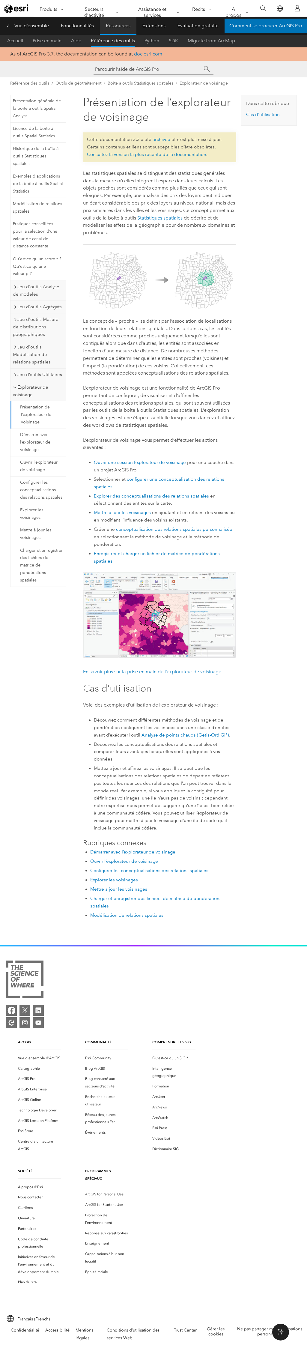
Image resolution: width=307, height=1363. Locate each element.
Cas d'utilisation (263, 114)
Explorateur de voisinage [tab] (30, 390)
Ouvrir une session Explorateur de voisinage (140, 462)
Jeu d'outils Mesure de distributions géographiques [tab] (35, 327)
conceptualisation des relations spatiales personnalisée (174, 529)
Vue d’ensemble (31, 25)
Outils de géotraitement (78, 83)
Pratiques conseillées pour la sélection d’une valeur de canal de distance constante (35, 235)
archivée (161, 139)
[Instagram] (24, 1022)
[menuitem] (39, 1058)
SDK (173, 40)
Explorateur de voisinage (204, 83)
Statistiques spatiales (160, 218)
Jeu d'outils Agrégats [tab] (39, 306)
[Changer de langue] (279, 8)
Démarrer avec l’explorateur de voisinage (35, 442)
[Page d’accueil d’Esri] (16, 8)
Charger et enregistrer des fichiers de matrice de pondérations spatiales (41, 565)
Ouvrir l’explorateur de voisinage (39, 466)
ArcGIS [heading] (24, 1042)
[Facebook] (11, 1010)
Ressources (118, 25)
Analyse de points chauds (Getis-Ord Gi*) (185, 735)
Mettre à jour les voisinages (35, 534)
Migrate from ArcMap (211, 40)
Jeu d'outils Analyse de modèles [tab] (36, 290)
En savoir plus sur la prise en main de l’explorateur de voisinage (152, 671)
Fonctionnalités (77, 25)
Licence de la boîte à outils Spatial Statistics (34, 132)
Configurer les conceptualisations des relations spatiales (41, 490)
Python (152, 40)
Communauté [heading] (98, 1042)
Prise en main (47, 40)
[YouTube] (38, 1022)
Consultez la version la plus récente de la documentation (146, 154)
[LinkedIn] (38, 1010)
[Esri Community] (11, 1022)
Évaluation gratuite (198, 25)
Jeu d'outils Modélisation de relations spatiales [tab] (32, 354)
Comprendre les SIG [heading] (171, 1042)
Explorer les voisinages (31, 513)
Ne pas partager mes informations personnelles (269, 1331)
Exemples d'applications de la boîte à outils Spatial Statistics (38, 184)
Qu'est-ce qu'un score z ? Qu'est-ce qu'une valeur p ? (37, 266)
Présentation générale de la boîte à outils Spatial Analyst (37, 108)
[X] (24, 1010)
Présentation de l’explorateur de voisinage (35, 415)
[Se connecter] (297, 8)
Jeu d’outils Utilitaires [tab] (39, 374)
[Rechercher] (263, 8)
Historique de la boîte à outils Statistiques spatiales (35, 156)
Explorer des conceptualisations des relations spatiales (151, 496)
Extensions (153, 25)
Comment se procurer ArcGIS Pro (265, 25)
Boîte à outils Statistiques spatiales (140, 83)
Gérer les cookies (216, 1331)
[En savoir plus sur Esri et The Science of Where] (24, 980)
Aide (76, 40)
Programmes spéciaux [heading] (98, 1175)
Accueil (15, 40)
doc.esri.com (148, 54)
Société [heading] (25, 1171)
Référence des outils (113, 40)
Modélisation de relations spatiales (37, 207)
